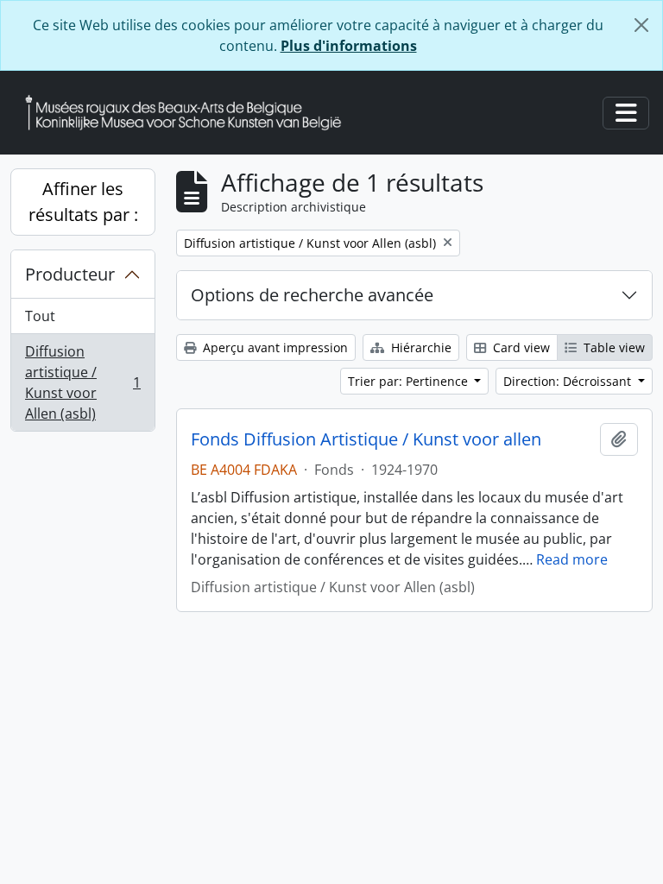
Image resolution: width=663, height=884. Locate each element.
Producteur (70, 274)
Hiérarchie (419, 347)
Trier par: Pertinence (409, 381)
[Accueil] (189, 113)
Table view (612, 347)
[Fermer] (641, 25)
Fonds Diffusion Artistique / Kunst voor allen (366, 439)
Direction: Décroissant (569, 381)
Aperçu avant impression (273, 347)
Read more (572, 559)
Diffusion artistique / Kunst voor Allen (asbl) (82, 382)
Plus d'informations (349, 45)
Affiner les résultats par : (83, 201)
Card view (519, 347)
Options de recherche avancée (312, 294)
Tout (40, 315)
